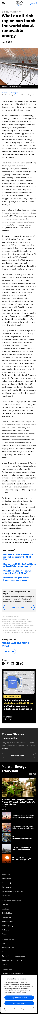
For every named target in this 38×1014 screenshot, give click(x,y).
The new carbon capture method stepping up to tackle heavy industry (22, 838)
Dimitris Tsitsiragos (10, 93)
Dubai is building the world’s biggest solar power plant (16, 579)
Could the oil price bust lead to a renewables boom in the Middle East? (18, 557)
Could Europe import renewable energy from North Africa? (18, 572)
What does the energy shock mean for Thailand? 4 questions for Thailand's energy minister (19, 802)
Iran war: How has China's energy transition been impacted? (21, 849)
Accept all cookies (19, 1003)
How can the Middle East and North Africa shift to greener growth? (19, 565)
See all (32, 774)
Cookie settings (19, 1009)
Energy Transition (11, 12)
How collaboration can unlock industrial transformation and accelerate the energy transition (23, 828)
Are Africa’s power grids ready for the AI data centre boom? (23, 816)
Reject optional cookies (19, 997)
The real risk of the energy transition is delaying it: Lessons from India (21, 859)
